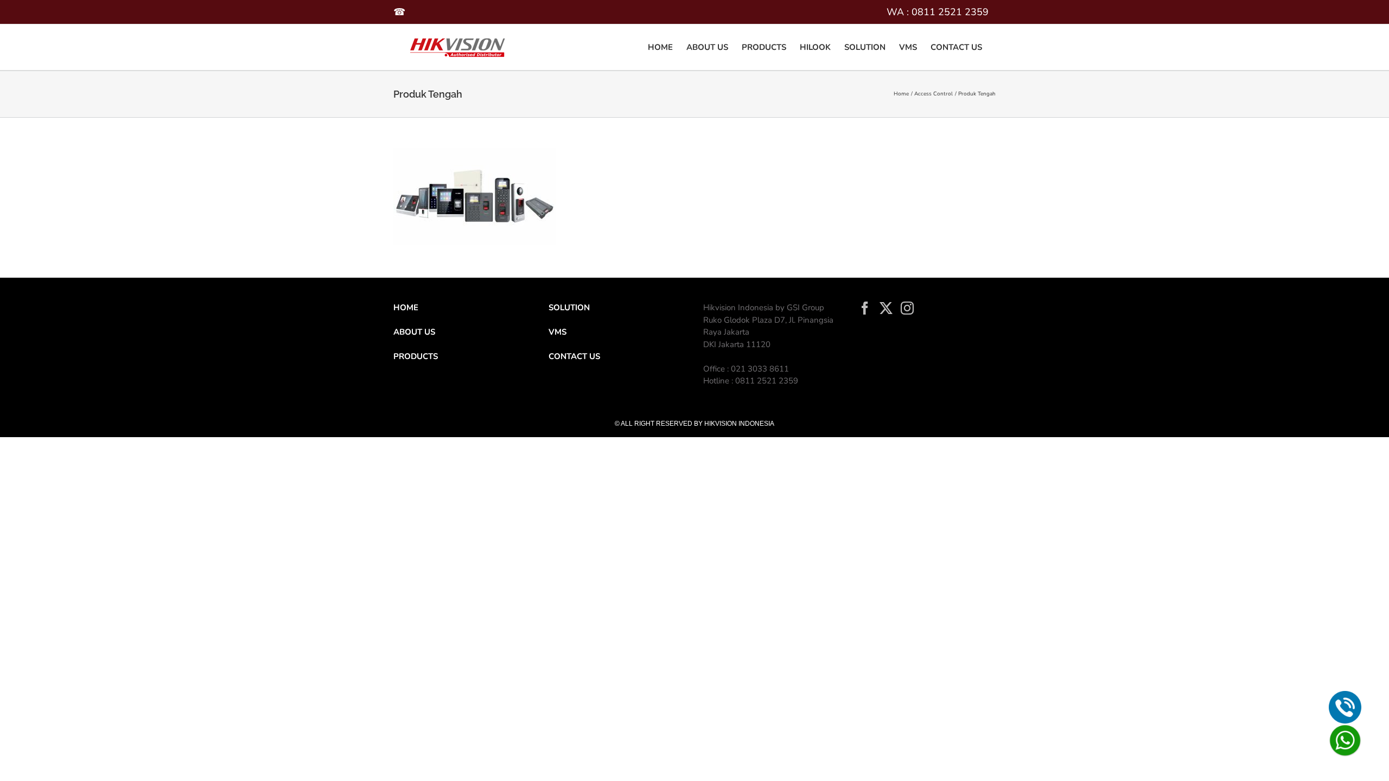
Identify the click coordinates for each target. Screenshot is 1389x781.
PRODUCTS (415, 356)
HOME (405, 307)
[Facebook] (864, 308)
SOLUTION (569, 307)
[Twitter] (886, 308)
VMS (557, 332)
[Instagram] (907, 308)
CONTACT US (574, 356)
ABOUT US (414, 332)
